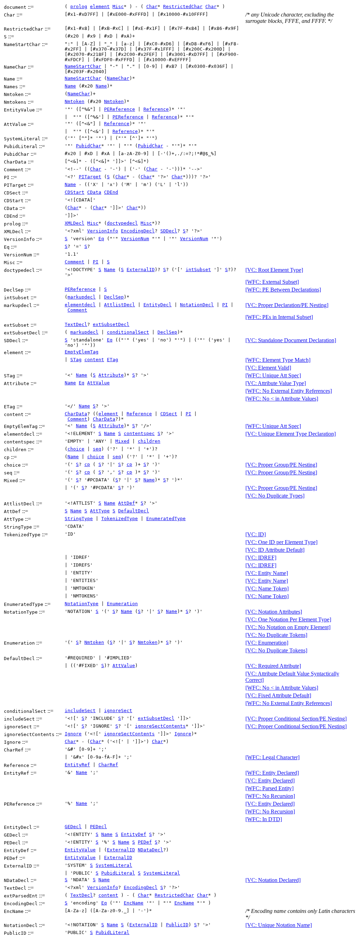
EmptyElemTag (81, 351)
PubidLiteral (118, 873)
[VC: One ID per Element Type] (281, 542)
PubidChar (88, 145)
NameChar (118, 78)
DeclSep (114, 297)
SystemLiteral (114, 865)
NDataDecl (150, 849)
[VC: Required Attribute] (273, 666)
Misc (118, 6)
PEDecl (98, 826)
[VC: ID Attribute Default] (274, 550)
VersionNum (135, 238)
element (100, 6)
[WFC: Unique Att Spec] (273, 375)
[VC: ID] (255, 534)
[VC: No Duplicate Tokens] (276, 635)
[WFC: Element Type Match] (277, 360)
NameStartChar (83, 66)
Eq (101, 238)
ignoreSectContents (160, 726)
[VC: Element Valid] (268, 368)
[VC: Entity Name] (266, 573)
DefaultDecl (133, 510)
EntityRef (77, 764)
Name (70, 86)
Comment (74, 261)
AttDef (126, 503)
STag (76, 359)
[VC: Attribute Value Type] (275, 383)
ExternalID (141, 269)
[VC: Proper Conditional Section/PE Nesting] (296, 719)
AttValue (98, 382)
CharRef (108, 764)
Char (152, 6)
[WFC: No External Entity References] (288, 391)
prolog (78, 6)
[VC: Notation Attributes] (273, 612)
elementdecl (80, 304)
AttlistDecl (119, 304)
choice (76, 449)
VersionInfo (102, 231)
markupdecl (82, 297)
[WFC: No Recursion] (270, 796)
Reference (156, 109)
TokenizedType (119, 518)
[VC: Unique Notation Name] (278, 925)
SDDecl (168, 231)
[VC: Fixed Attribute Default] (278, 695)
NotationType (81, 603)
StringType (79, 518)
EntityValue (80, 849)
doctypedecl (122, 223)
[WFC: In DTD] (263, 819)
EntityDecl (157, 304)
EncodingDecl (138, 231)
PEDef (145, 842)
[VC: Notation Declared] (273, 880)
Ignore (73, 733)
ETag (112, 359)
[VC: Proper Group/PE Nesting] (281, 465)
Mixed (122, 441)
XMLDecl (74, 223)
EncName (133, 903)
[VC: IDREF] (260, 558)
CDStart (74, 192)
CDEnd (111, 192)
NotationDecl (197, 304)
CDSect (168, 413)
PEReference (119, 109)
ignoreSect (118, 710)
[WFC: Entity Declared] (272, 773)
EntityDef (133, 834)
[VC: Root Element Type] (274, 270)
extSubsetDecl (111, 324)
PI (95, 261)
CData (94, 192)
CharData (76, 413)
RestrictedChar (182, 6)
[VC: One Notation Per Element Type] (288, 619)
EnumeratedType (166, 518)
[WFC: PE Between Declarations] (283, 290)
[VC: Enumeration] (266, 643)
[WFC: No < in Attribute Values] (281, 399)
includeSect (80, 710)
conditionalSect (128, 332)
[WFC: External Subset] (272, 282)
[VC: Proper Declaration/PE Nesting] (286, 305)
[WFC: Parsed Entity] (269, 788)
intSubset (198, 269)
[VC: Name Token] (267, 589)
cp (87, 464)
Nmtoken (74, 101)
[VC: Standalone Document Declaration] (290, 340)
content (94, 359)
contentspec (139, 433)
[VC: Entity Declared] (270, 781)
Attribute (111, 375)
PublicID (177, 924)
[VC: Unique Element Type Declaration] (290, 434)
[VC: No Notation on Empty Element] (287, 627)
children (149, 441)
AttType (100, 510)
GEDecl (73, 826)
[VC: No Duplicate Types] (274, 496)
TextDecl (76, 324)
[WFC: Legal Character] (272, 757)
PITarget (90, 176)
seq (97, 449)
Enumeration (122, 603)
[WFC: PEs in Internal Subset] (279, 317)
